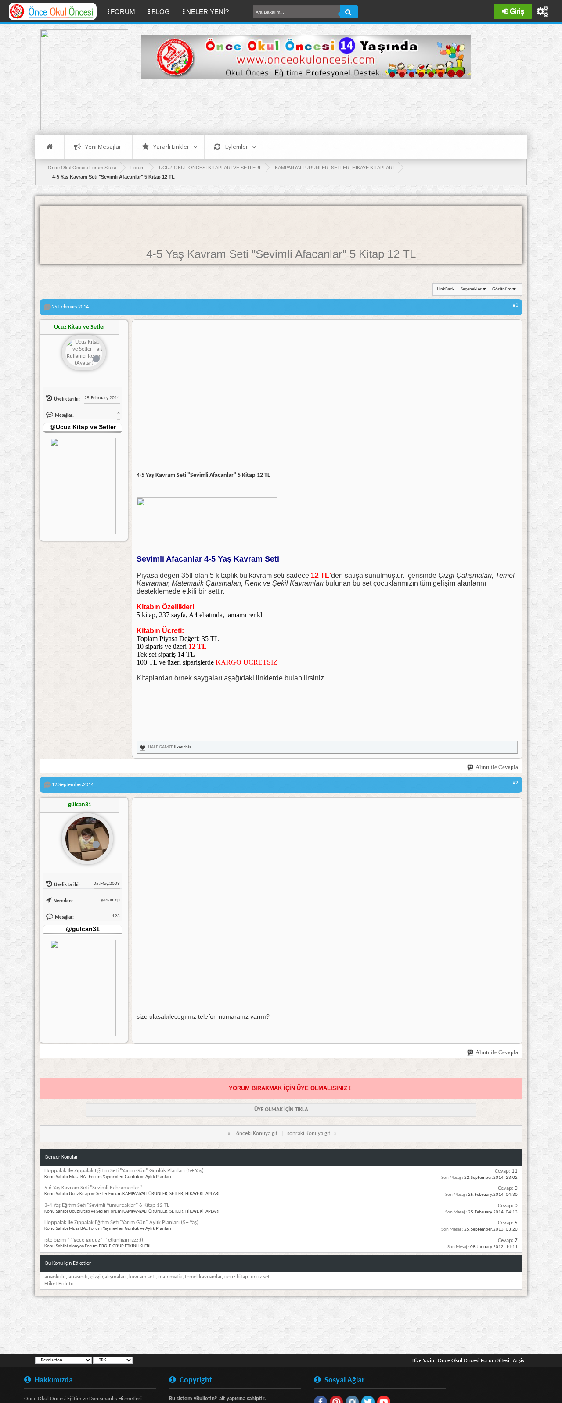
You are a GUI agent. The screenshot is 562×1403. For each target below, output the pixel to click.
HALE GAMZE (160, 747)
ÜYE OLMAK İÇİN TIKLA (281, 1110)
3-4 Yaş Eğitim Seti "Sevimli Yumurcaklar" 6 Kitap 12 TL (106, 1205)
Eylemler (236, 146)
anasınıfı (78, 1277)
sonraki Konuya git (308, 1133)
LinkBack (445, 289)
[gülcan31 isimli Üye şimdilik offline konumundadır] (84, 835)
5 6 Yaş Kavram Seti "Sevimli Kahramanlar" (93, 1188)
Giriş (517, 11)
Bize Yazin (423, 1361)
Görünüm (502, 289)
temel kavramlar (203, 1277)
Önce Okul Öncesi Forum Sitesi (473, 1361)
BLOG (160, 11)
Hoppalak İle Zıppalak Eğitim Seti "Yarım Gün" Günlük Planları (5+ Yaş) (124, 1171)
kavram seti (142, 1277)
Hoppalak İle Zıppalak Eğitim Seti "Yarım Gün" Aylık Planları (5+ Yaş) (121, 1222)
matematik (170, 1277)
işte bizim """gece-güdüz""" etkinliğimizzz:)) (93, 1240)
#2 (515, 783)
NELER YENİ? (207, 11)
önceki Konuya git (256, 1133)
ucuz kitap (236, 1277)
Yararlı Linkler (171, 146)
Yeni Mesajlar (103, 146)
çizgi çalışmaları (108, 1277)
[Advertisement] (301, 105)
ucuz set (260, 1277)
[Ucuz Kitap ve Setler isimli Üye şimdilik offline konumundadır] (84, 353)
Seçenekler (471, 289)
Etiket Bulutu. (59, 1284)
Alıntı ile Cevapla (497, 767)
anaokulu (55, 1277)
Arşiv (519, 1361)
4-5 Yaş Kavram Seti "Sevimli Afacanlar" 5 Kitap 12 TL (281, 254)
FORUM (126, 11)
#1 (515, 305)
